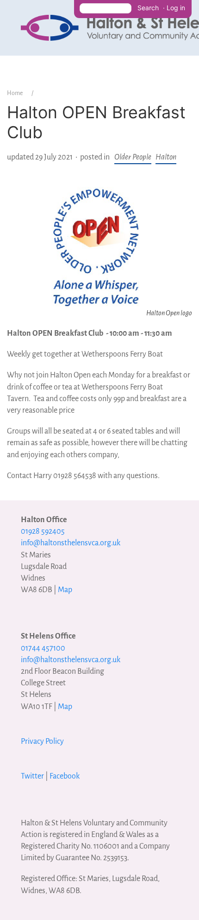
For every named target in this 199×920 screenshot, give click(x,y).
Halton (165, 157)
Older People (132, 157)
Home (15, 93)
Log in (176, 8)
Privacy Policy (42, 741)
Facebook (65, 776)
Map (65, 590)
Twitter (32, 776)
